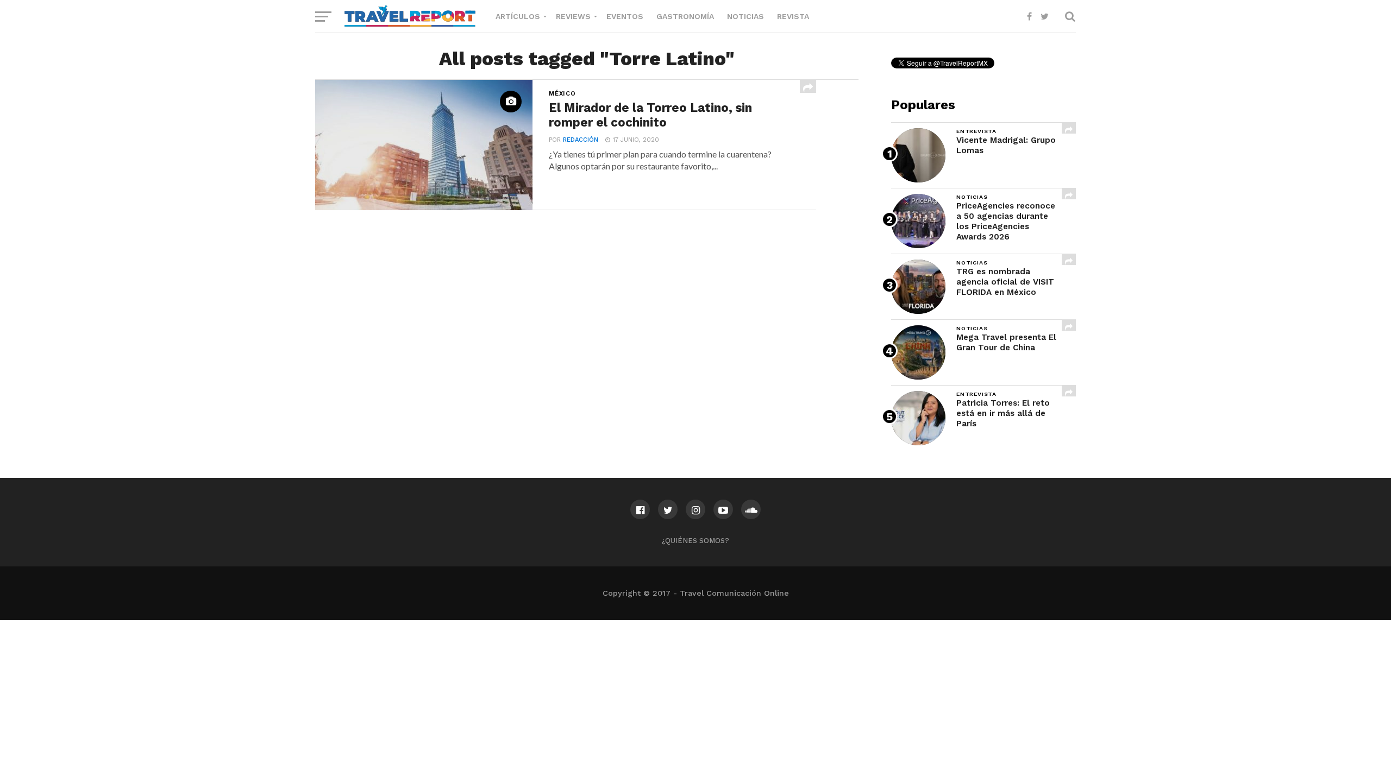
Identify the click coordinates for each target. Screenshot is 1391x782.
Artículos (518, 16)
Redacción (580, 139)
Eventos (624, 16)
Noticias (745, 16)
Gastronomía (685, 16)
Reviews (573, 16)
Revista (793, 16)
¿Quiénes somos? (695, 541)
